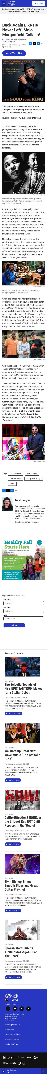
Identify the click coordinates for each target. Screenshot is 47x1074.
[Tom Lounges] (7, 504)
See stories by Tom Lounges (27, 522)
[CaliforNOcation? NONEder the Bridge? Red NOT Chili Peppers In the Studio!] (22, 800)
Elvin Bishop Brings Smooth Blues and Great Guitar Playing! (21, 886)
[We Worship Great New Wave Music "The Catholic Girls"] (22, 733)
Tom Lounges (8, 41)
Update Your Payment (13, 1039)
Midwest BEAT (15, 479)
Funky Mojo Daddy (33, 479)
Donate (40, 3)
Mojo (12, 483)
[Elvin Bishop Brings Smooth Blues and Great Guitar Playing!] (22, 864)
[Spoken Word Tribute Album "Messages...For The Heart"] (22, 930)
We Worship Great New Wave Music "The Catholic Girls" (22, 755)
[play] (3, 1071)
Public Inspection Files (12, 1025)
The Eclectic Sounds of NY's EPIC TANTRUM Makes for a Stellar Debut (23, 688)
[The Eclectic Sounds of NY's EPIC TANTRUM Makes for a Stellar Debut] (22, 667)
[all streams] (44, 1071)
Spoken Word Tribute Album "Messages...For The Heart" (21, 952)
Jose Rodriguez (10, 830)
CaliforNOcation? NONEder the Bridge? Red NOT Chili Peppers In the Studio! (23, 822)
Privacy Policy (9, 1030)
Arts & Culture (15, 473)
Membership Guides (12, 1044)
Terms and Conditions (12, 1034)
